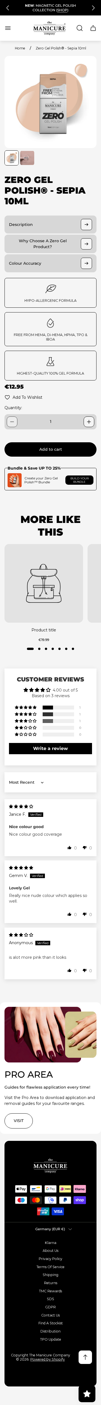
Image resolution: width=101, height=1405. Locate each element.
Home (20, 48)
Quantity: (13, 407)
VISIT (19, 1120)
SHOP (62, 10)
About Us (50, 1250)
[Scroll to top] (85, 1357)
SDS (50, 1299)
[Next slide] (93, 7)
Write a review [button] (50, 748)
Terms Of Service (50, 1267)
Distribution (50, 1331)
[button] (30, 649)
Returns (50, 1283)
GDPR (50, 1307)
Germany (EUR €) (50, 1229)
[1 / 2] (11, 158)
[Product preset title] (43, 583)
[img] (21, 806)
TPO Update (50, 1339)
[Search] (80, 28)
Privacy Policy (50, 1259)
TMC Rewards (50, 1291)
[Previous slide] (7, 7)
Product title (43, 630)
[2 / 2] (27, 158)
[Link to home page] (50, 1166)
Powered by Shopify (47, 1359)
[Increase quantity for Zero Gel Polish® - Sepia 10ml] (89, 421)
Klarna (50, 1243)
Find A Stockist (50, 1323)
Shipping (50, 1275)
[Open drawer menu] (7, 28)
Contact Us (50, 1315)
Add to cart (50, 449)
